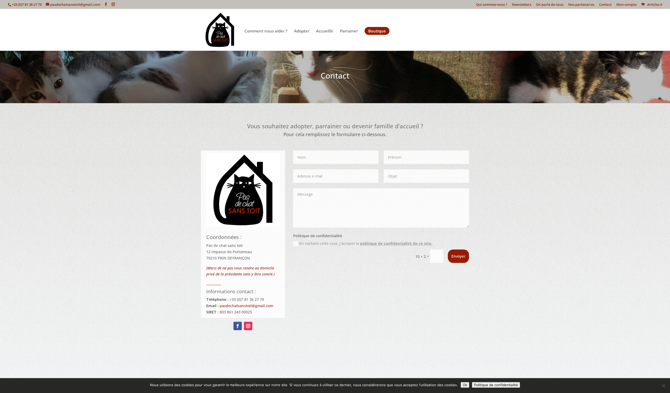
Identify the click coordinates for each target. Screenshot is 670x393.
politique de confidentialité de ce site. (396, 243)
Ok (465, 385)
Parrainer (349, 31)
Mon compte (626, 5)
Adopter (301, 31)
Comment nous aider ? (265, 31)
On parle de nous (549, 5)
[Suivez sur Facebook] (237, 326)
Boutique (377, 31)
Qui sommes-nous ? (491, 5)
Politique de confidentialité (496, 385)
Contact (605, 5)
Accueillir (324, 31)
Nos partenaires (581, 5)
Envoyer (458, 256)
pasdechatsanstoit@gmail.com (246, 305)
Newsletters (521, 5)
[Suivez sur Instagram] (248, 326)
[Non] (663, 385)
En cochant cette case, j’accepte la (365, 243)
